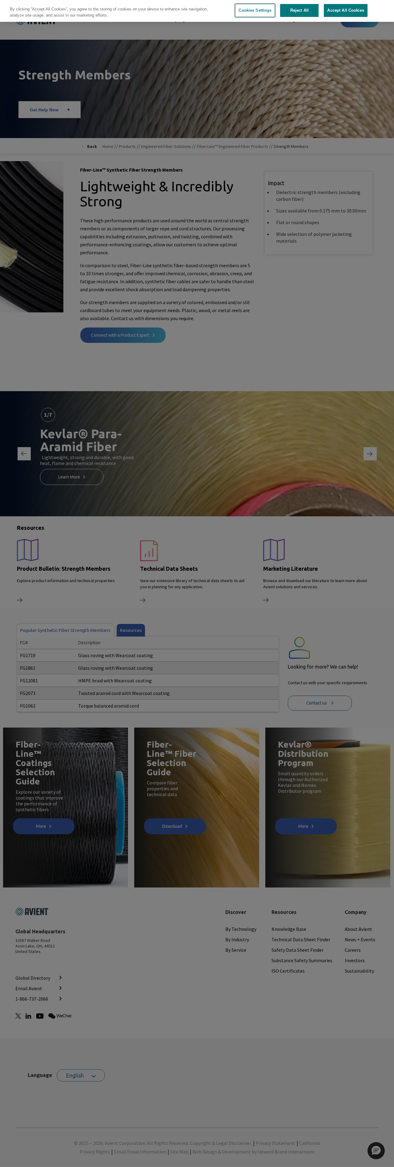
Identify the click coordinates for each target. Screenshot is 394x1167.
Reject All (299, 10)
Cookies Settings (255, 10)
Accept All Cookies (345, 10)
